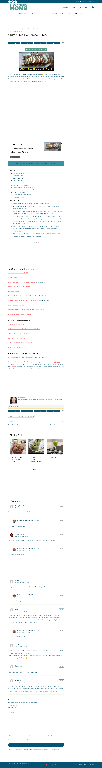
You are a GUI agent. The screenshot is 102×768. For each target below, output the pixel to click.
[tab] (33, 469)
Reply (61, 506)
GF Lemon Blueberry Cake (16, 324)
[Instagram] (12, 1)
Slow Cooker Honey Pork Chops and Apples (21, 282)
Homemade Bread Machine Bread (25, 416)
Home (9, 28)
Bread (19, 28)
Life (80, 7)
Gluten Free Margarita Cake (16, 347)
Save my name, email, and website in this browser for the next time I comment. (31, 740)
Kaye (16, 609)
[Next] (61, 453)
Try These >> (22, 13)
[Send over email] (53, 43)
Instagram (57, 362)
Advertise (15, 763)
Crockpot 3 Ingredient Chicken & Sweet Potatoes (23, 300)
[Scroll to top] (99, 763)
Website (50, 735)
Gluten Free (55, 13)
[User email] (17, 406)
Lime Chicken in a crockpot (16, 305)
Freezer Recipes (66, 13)
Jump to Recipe (31, 49)
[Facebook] (9, 1)
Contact (17, 765)
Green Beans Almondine (15, 423)
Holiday (87, 7)
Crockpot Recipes (89, 1)
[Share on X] (40, 43)
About (8, 763)
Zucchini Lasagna (13, 291)
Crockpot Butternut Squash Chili (18, 273)
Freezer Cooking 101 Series (23, 357)
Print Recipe (43, 49)
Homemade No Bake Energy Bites (17, 460)
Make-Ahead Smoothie (57, 423)
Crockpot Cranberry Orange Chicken (19, 314)
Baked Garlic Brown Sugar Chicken (19, 286)
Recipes (65, 7)
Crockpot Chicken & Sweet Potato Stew (20, 309)
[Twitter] (11, 406)
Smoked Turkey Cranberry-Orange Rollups (36, 460)
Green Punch (53, 457)
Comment (12, 712)
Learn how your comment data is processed (45, 749)
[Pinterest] (15, 1)
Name (11, 735)
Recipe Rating (12, 705)
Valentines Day (79, 13)
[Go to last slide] (11, 453)
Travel (73, 7)
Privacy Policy (24, 763)
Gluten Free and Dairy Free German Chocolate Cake (24, 329)
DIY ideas (45, 13)
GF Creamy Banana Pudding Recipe (19, 333)
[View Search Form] (93, 7)
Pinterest (13, 366)
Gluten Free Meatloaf (15, 277)
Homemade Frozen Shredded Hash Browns (21, 296)
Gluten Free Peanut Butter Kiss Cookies (20, 342)
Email (30, 735)
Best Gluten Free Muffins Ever (17, 338)
